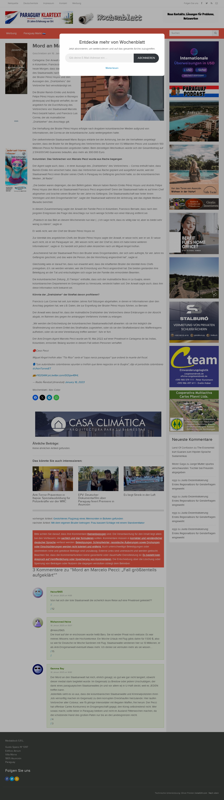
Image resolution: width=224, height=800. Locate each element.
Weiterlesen (112, 68)
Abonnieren (146, 58)
